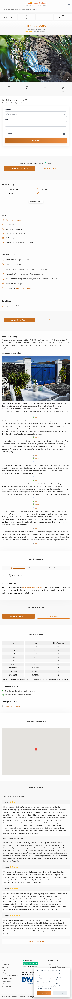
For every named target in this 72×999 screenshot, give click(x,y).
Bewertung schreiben (36, 941)
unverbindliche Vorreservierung (33, 587)
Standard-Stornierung (23, 288)
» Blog (4, 973)
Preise (44, 18)
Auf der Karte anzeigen (14, 220)
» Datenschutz (7, 986)
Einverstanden (44, 993)
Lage (26, 18)
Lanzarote (26, 10)
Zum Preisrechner (19, 568)
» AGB (4, 984)
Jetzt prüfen (36, 140)
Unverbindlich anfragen (18, 168)
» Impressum (6, 981)
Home (4, 10)
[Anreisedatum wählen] (64, 124)
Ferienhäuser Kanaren (14, 10)
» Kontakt (5, 967)
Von (6, 119)
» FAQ (4, 970)
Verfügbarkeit (8, 18)
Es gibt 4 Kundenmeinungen (13, 796)
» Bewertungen (7, 978)
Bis (6, 129)
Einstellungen (60, 993)
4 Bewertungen (42, 31)
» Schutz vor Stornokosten (11, 976)
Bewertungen (63, 18)
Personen (8, 109)
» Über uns (6, 965)
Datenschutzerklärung (43, 988)
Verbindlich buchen (50, 168)
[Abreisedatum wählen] (64, 134)
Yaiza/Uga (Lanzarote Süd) (36, 29)
